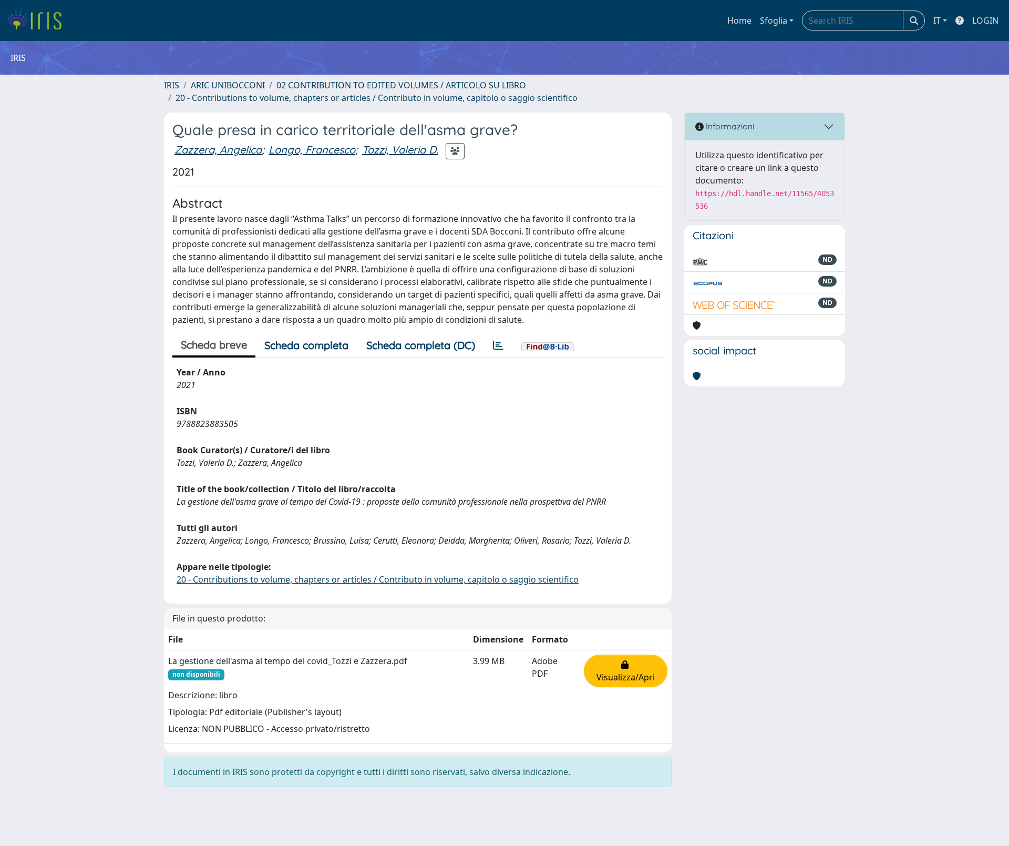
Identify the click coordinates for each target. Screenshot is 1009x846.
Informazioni (729, 126)
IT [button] (937, 20)
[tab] (498, 345)
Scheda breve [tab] (214, 344)
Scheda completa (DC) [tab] (420, 345)
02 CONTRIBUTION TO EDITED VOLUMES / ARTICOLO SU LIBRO (401, 85)
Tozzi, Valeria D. (400, 149)
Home (739, 20)
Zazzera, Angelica (218, 149)
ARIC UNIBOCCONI (228, 85)
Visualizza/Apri (625, 671)
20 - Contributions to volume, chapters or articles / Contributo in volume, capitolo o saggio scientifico (377, 98)
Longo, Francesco (312, 149)
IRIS (171, 85)
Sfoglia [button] (773, 20)
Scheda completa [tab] (306, 345)
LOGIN (985, 20)
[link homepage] (38, 20)
